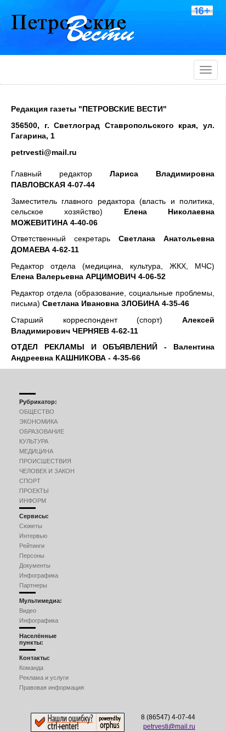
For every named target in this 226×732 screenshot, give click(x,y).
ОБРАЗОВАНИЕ (41, 431)
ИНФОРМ (32, 500)
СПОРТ (30, 481)
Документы (34, 565)
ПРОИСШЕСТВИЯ (45, 461)
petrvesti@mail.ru (169, 726)
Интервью (33, 536)
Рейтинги (31, 545)
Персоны (31, 555)
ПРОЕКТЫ (34, 490)
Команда (31, 667)
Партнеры (33, 585)
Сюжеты (30, 526)
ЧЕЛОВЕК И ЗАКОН (47, 471)
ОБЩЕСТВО (36, 411)
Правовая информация (51, 687)
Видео (27, 610)
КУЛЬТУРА (33, 441)
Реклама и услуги (44, 677)
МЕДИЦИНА (36, 451)
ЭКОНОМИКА (38, 421)
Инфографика (38, 575)
